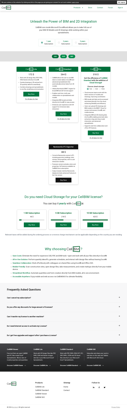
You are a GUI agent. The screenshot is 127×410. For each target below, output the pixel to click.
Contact (100, 8)
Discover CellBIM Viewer (15, 365)
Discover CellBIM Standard (69, 365)
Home (66, 387)
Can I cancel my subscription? (19, 298)
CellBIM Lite (39, 387)
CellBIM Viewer (41, 394)
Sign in (120, 8)
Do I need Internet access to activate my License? (27, 326)
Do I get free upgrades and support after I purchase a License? (32, 335)
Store (90, 8)
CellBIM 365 (40, 397)
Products (77, 8)
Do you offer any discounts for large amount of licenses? (30, 307)
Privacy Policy (116, 407)
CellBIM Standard (42, 390)
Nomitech (15, 407)
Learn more (75, 2)
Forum (110, 8)
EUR (63, 56)
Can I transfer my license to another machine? (25, 317)
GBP (71, 56)
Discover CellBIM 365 (94, 365)
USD (55, 56)
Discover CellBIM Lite (41, 365)
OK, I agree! (121, 2)
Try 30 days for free (31, 99)
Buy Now (31, 94)
